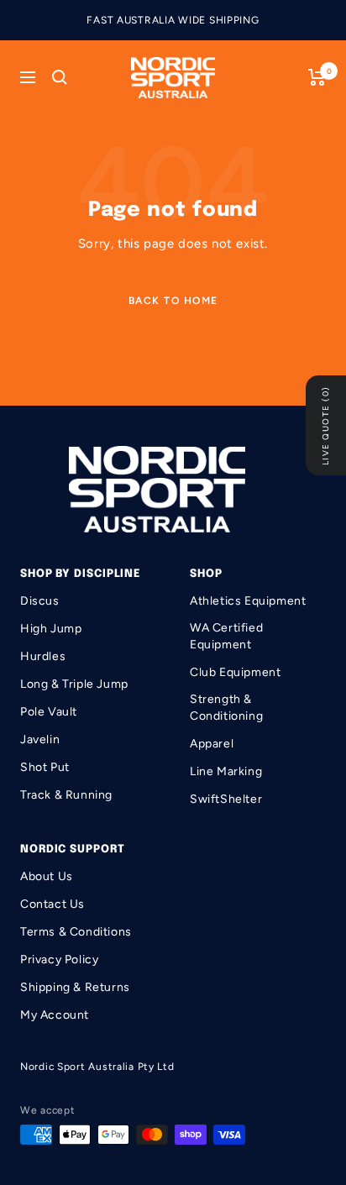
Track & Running (66, 795)
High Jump (50, 628)
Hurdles (43, 656)
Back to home (173, 301)
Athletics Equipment (248, 601)
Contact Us (52, 904)
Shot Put (45, 767)
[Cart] (317, 77)
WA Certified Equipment (226, 636)
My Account (54, 1015)
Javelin (40, 739)
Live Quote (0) (325, 425)
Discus (40, 601)
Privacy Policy (59, 959)
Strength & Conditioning (226, 707)
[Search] (59, 77)
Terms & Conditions (76, 932)
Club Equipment (235, 672)
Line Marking (226, 771)
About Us (46, 876)
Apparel (211, 744)
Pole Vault (48, 712)
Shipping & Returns (75, 987)
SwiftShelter (226, 799)
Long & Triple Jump (74, 684)
